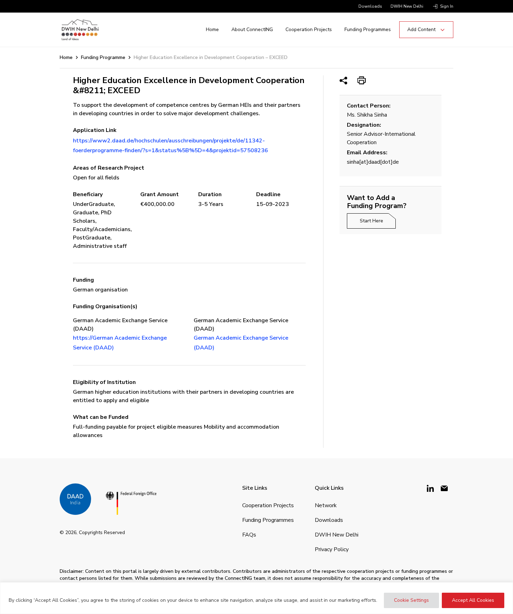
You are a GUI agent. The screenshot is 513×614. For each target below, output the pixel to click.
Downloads (370, 6)
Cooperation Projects (308, 29)
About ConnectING (252, 29)
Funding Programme (103, 57)
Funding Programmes (367, 29)
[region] (256, 598)
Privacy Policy (332, 549)
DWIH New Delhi (407, 6)
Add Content (421, 29)
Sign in (446, 6)
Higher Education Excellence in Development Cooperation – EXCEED (211, 57)
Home (212, 29)
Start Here (371, 220)
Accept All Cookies (473, 600)
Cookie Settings (411, 600)
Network (326, 505)
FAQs (249, 535)
